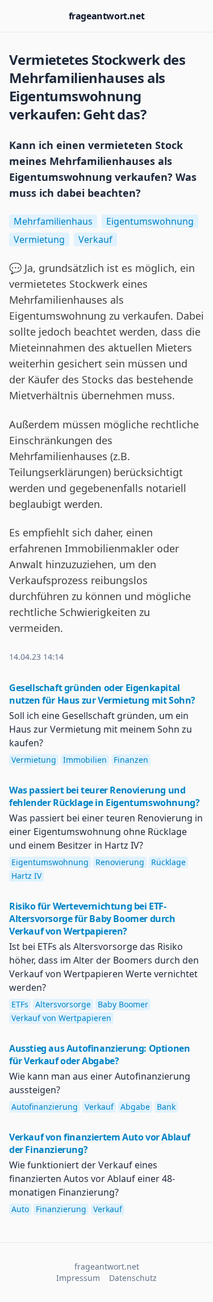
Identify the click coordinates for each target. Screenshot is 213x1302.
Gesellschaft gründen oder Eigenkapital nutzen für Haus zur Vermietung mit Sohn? (102, 693)
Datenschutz (133, 1277)
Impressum (78, 1277)
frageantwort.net (107, 16)
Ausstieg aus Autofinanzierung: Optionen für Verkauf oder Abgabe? (99, 1054)
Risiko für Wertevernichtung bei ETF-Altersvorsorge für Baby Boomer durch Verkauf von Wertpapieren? (92, 918)
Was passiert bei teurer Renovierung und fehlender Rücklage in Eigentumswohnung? (104, 796)
